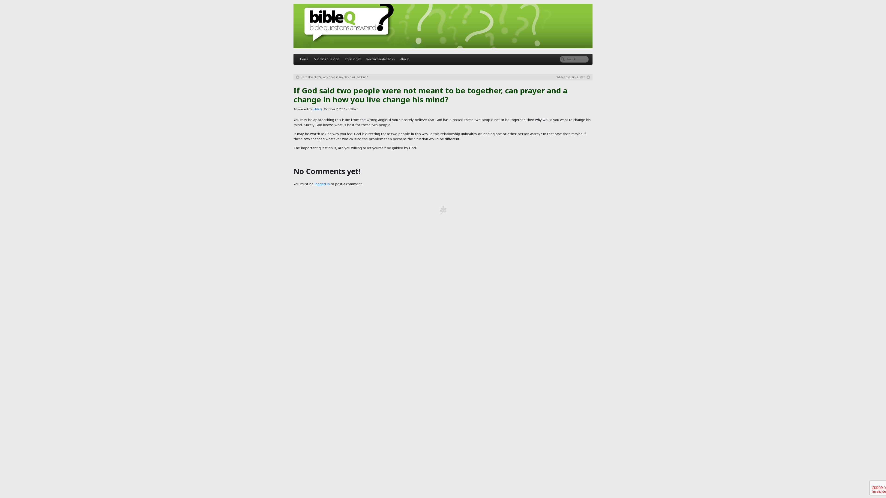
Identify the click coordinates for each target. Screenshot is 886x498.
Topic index (353, 59)
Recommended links (380, 59)
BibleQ (317, 109)
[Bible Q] (443, 26)
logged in (322, 183)
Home (304, 59)
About (404, 59)
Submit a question (326, 59)
